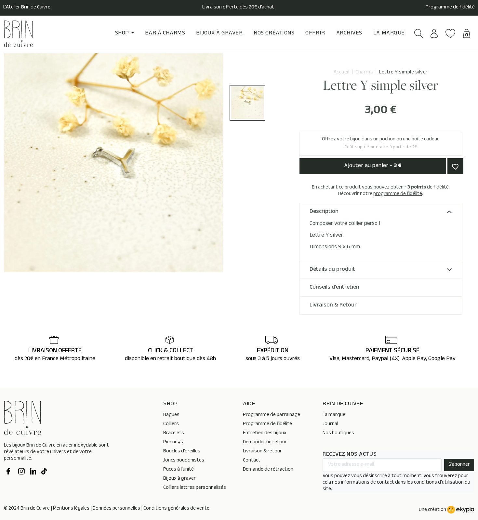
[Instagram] (21, 472)
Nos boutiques (338, 433)
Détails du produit (332, 270)
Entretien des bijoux (264, 433)
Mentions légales (71, 508)
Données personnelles (116, 508)
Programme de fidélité (450, 7)
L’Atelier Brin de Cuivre (26, 7)
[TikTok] (44, 472)
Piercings (173, 442)
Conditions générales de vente (176, 508)
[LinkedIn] (33, 472)
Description (324, 212)
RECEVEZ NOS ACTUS (350, 455)
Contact (251, 460)
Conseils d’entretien (334, 287)
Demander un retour (265, 442)
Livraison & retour (262, 451)
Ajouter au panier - (372, 166)
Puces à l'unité (178, 469)
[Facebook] (10, 472)
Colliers (171, 424)
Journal (330, 424)
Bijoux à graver (179, 478)
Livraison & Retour (333, 305)
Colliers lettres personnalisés (194, 488)
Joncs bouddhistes (183, 460)
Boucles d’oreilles (181, 451)
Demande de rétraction (268, 469)
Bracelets (173, 433)
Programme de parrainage (271, 415)
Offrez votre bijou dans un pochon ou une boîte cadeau (381, 143)
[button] (418, 33)
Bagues (171, 415)
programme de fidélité (397, 194)
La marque (334, 415)
